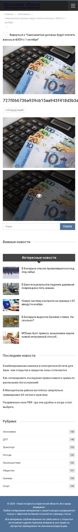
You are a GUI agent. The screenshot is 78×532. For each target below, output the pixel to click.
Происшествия (11, 462)
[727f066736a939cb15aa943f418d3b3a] (39, 142)
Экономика (9, 431)
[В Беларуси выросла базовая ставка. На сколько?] (11, 321)
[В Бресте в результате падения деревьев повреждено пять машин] (11, 289)
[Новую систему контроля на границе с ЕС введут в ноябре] (11, 305)
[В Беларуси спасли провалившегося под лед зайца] (11, 273)
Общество (9, 470)
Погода (7, 455)
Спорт (6, 486)
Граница (7, 478)
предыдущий (14, 110)
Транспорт (9, 447)
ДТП (5, 439)
